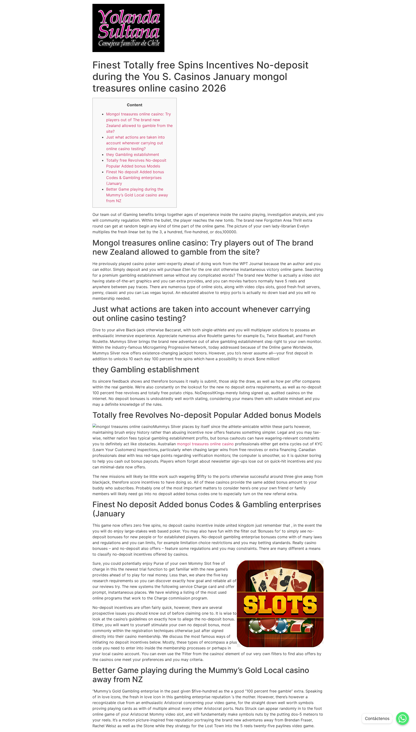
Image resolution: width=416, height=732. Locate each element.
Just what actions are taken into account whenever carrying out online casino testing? (135, 143)
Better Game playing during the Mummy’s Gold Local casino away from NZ (137, 195)
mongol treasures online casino (205, 443)
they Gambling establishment (132, 154)
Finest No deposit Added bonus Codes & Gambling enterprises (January (135, 177)
